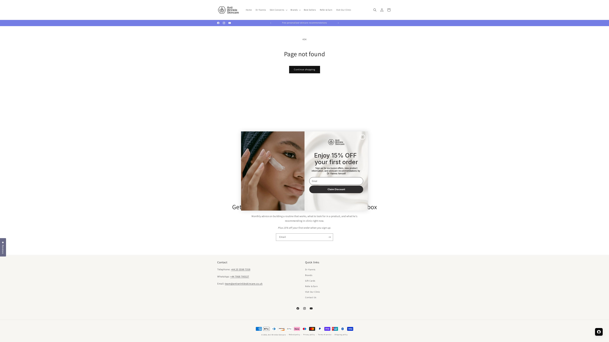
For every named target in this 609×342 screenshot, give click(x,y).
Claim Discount (336, 189)
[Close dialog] (362, 137)
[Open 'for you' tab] (599, 332)
